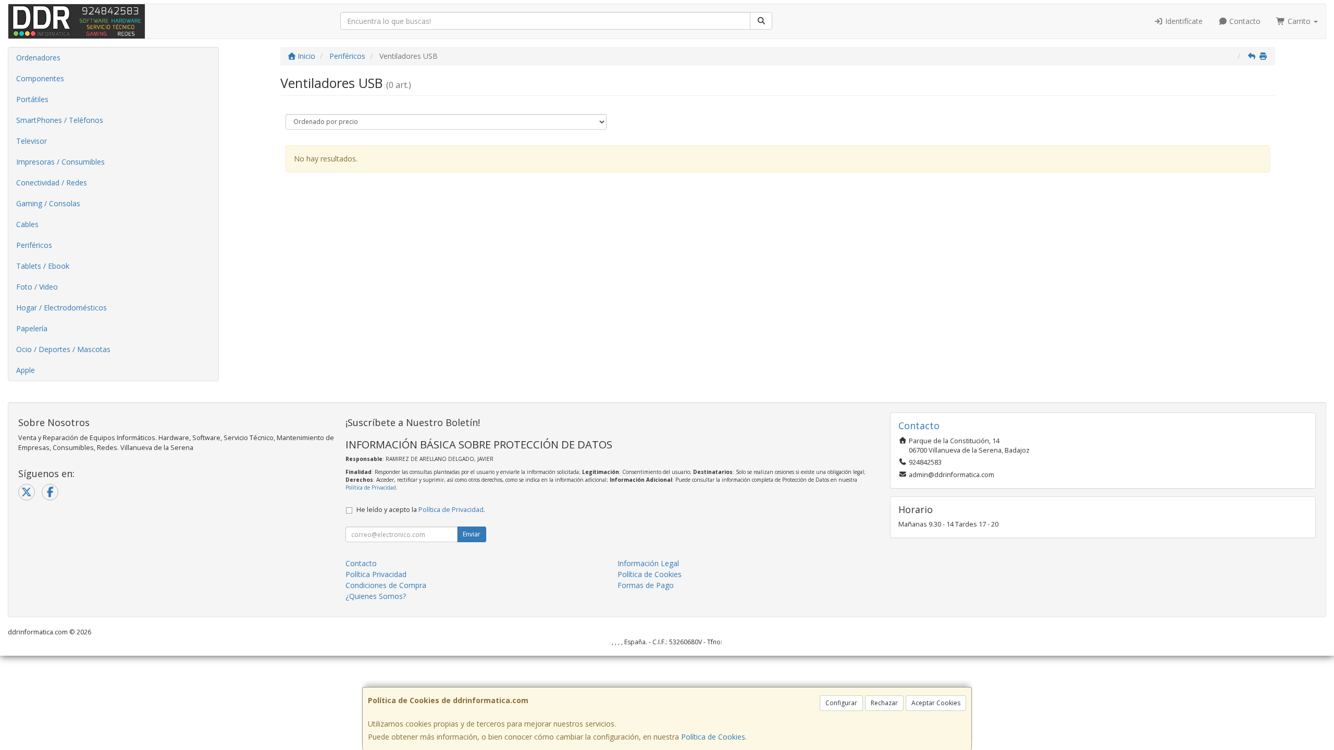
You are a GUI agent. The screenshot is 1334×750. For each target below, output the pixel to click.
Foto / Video (37, 287)
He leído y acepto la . (420, 509)
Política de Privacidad (370, 487)
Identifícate (1183, 21)
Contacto (1244, 21)
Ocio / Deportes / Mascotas (63, 349)
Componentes (40, 78)
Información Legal (648, 563)
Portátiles (32, 99)
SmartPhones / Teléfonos (59, 120)
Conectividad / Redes (51, 183)
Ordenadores (38, 58)
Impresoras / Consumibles (60, 162)
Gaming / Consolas (48, 203)
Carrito (1299, 21)
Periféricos (34, 245)
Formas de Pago (645, 585)
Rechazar (884, 702)
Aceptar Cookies (935, 702)
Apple (25, 370)
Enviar (471, 534)
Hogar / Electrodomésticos (61, 307)
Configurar (841, 702)
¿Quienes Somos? (375, 596)
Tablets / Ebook (42, 266)
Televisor (31, 141)
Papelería (31, 328)
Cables (27, 224)
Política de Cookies (713, 737)
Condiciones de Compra (385, 585)
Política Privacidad (375, 574)
